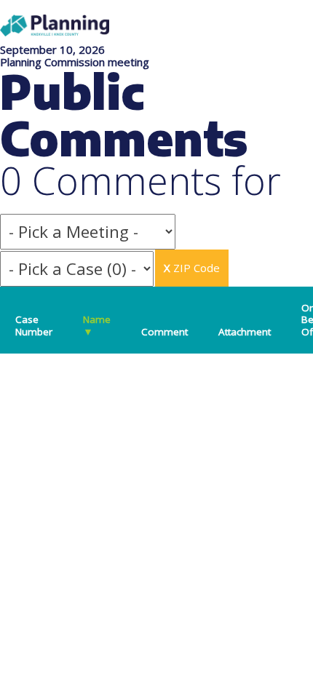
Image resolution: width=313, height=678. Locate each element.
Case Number (33, 325)
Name (97, 325)
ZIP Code (192, 267)
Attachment (244, 331)
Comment (164, 331)
